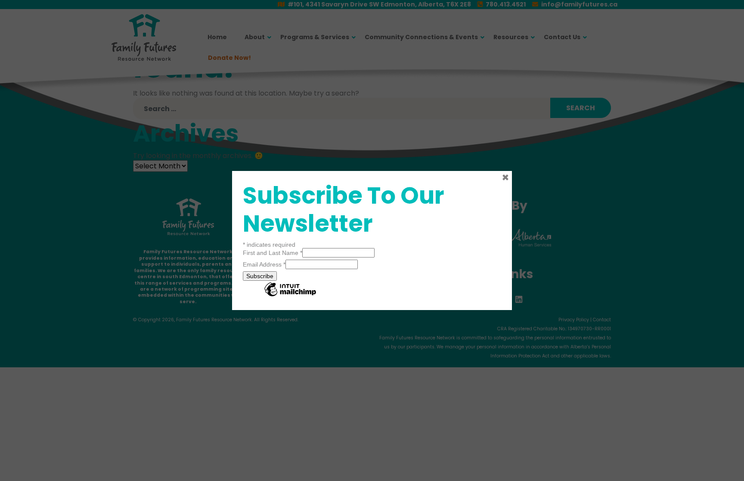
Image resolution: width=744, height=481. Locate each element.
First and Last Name (272, 252)
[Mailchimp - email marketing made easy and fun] (290, 295)
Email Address (264, 264)
